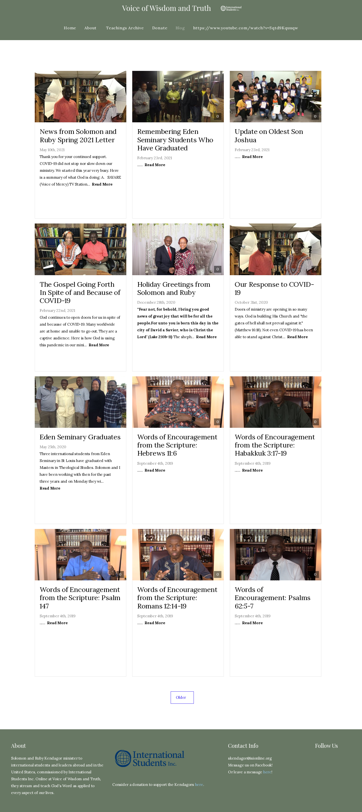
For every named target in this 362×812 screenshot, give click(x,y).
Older (182, 697)
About (91, 27)
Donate (159, 27)
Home (70, 27)
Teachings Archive (125, 27)
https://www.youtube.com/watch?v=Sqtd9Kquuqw (245, 27)
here (199, 784)
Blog (180, 27)
